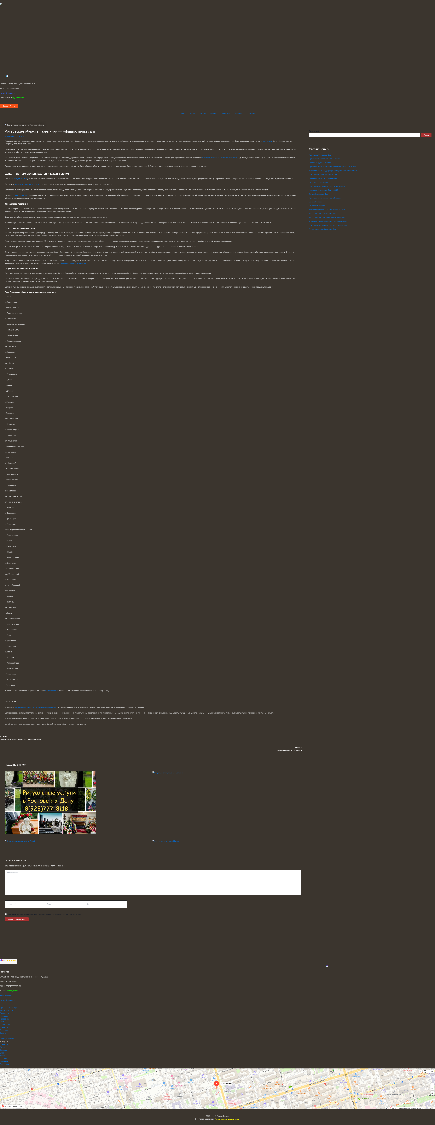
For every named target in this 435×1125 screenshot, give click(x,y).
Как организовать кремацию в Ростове (324, 213)
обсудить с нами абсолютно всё (28, 184)
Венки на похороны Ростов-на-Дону (323, 229)
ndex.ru (12, 1000)
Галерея (213, 114)
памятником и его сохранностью (73, 263)
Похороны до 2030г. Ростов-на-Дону (323, 174)
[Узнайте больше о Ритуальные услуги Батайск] (167, 773)
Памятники (225, 114)
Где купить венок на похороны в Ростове (325, 198)
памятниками (267, 141)
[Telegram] (1, 963)
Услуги (192, 114)
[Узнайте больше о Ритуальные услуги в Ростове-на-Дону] (50, 834)
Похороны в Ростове (317, 206)
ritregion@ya (4, 1000)
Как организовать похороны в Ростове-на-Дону (327, 217)
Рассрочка (238, 114)
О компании (251, 114)
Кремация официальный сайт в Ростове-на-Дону (328, 221)
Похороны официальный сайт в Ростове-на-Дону (328, 225)
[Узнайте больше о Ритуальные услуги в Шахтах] (165, 841)
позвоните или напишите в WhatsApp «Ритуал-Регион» (36, 707)
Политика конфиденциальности (227, 1119)
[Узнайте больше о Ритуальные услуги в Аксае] (20, 841)
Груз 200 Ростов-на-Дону (318, 182)
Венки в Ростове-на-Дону (319, 194)
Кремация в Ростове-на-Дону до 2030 (323, 190)
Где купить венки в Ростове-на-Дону (323, 178)
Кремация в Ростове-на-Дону (320, 155)
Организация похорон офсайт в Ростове (324, 159)
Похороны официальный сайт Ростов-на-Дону (327, 186)
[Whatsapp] (1, 965)
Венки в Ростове (315, 202)
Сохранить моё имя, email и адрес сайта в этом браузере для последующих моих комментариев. (44, 914)
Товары (203, 114)
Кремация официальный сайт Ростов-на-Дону (327, 210)
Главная (182, 114)
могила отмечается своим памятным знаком (219, 158)
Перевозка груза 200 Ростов (320, 163)
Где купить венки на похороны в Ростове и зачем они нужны (332, 167)
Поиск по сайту (314, 131)
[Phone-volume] (1, 968)
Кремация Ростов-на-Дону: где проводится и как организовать (333, 171)
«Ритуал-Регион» (20, 179)
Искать (426, 135)
